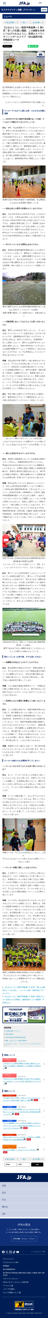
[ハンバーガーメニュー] (4, 3)
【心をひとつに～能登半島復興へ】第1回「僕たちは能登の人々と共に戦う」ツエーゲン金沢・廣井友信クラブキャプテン (23, 990)
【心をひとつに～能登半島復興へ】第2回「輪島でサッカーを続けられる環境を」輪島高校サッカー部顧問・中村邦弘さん (23, 999)
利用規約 (6, 1266)
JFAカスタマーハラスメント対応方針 (16, 1282)
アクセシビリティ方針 (10, 1262)
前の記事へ (11, 22)
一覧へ (24, 22)
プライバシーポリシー (10, 1278)
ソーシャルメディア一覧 (38, 1252)
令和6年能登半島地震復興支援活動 (16, 1037)
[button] (44, 10)
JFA (3, 1213)
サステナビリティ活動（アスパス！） (18, 9)
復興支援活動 (9, 1034)
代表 (4, 1185)
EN (40, 3)
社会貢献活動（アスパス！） (14, 1031)
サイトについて (8, 1259)
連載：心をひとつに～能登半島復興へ (16, 1040)
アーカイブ (7, 1285)
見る (4, 1192)
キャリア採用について (10, 1292)
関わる (5, 1206)
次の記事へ (37, 22)
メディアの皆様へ (9, 1289)
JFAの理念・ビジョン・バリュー (24, 1239)
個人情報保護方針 (9, 1269)
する (4, 1199)
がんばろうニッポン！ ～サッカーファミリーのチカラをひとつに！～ (24, 1044)
